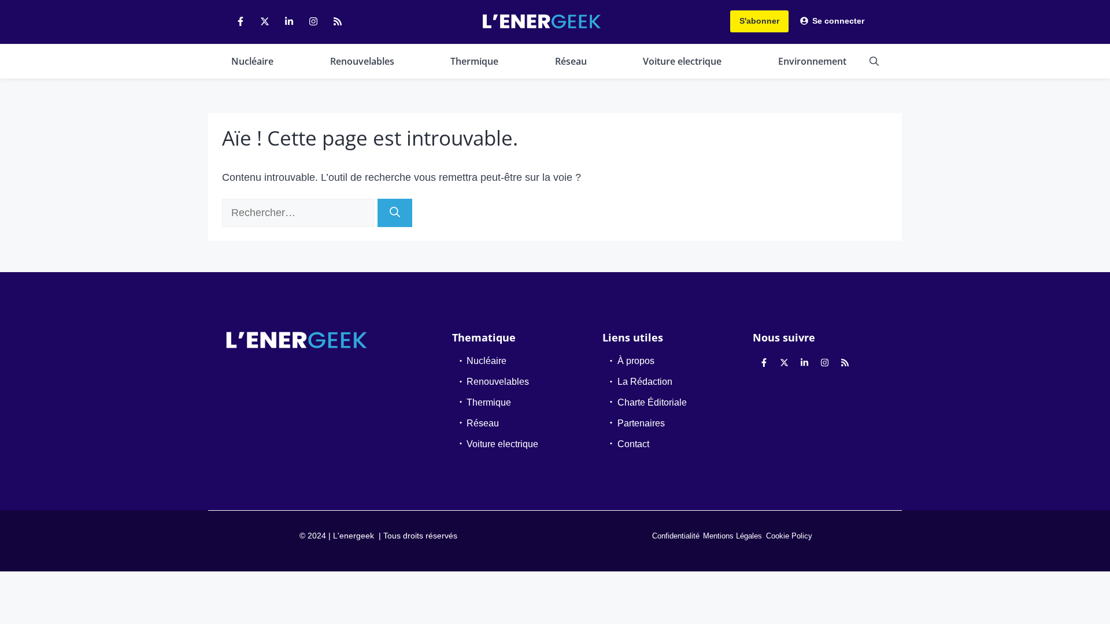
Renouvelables (362, 61)
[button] (874, 61)
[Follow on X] (265, 21)
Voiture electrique (682, 61)
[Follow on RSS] (337, 21)
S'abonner (759, 20)
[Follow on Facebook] (240, 21)
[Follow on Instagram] (313, 21)
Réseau (571, 61)
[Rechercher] (395, 213)
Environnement (812, 61)
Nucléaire (252, 61)
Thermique (474, 61)
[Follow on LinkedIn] (289, 21)
